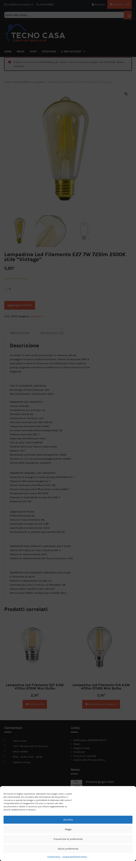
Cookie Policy (53, 856)
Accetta (68, 819)
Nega (68, 829)
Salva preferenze (68, 848)
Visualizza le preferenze (68, 839)
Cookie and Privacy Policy (74, 856)
